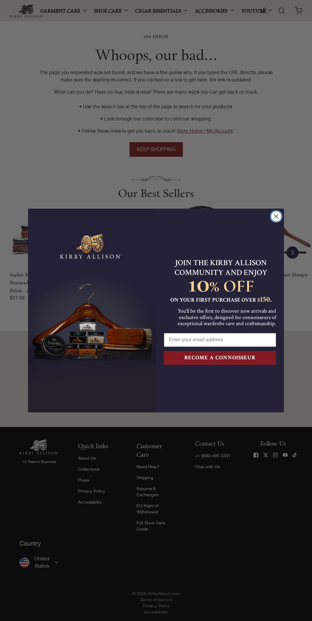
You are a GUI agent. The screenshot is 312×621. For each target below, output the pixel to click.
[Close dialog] (276, 216)
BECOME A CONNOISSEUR (220, 357)
